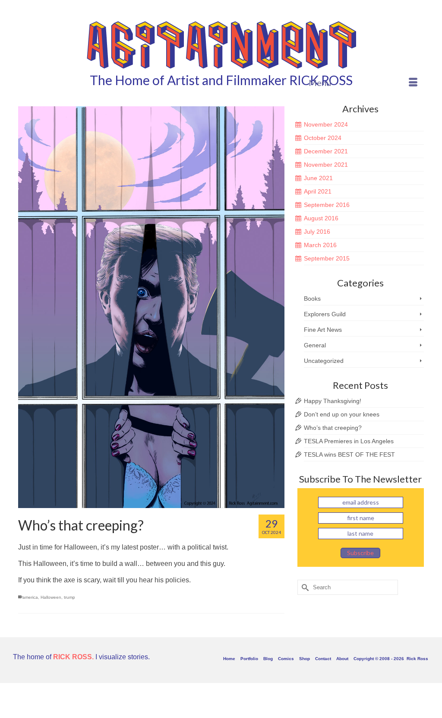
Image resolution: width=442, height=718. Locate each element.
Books (312, 298)
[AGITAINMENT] (221, 44)
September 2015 (327, 258)
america (30, 597)
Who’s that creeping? (333, 427)
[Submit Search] (303, 587)
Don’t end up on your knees (341, 414)
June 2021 (318, 178)
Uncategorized (324, 360)
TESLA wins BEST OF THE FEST (349, 454)
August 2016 (321, 218)
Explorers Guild (325, 314)
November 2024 (326, 124)
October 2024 (322, 137)
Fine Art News (323, 329)
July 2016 (317, 231)
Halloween (51, 597)
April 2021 (318, 191)
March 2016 (320, 244)
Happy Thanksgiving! (332, 400)
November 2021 (326, 164)
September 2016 (327, 204)
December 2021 (326, 151)
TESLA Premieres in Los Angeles (349, 441)
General (315, 345)
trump (69, 597)
